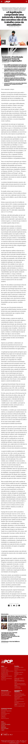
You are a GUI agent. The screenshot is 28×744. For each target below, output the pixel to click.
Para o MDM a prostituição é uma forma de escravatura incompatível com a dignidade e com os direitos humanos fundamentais (15, 66)
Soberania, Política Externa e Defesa (20, 685)
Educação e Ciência (18, 674)
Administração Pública (18, 667)
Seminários (3, 717)
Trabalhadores (17, 686)
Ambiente (16, 668)
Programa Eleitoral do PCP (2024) (19, 704)
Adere (2, 721)
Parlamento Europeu (6, 708)
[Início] (7, 1)
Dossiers (3, 725)
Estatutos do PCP (4, 673)
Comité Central (4, 667)
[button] (1, 1)
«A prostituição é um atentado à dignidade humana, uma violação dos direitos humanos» (15, 84)
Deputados (16, 702)
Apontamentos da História (6, 676)
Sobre (2, 666)
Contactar (18, 741)
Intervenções (17, 697)
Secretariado (3, 668)
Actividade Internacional (6, 691)
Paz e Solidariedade (5, 694)
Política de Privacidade (14, 743)
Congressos (3, 677)
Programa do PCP (4, 674)
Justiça (15, 675)
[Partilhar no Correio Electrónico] (14, 606)
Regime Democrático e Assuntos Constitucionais (19, 680)
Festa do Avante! (4, 728)
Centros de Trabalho (5, 724)
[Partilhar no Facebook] (9, 606)
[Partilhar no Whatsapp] (16, 606)
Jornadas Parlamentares (19, 701)
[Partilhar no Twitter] (11, 606)
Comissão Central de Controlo (7, 671)
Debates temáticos (18, 696)
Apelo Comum (4, 709)
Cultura (15, 671)
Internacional (4, 690)
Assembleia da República (18, 691)
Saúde (15, 682)
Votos (15, 700)
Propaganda (23, 741)
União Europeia (17, 688)
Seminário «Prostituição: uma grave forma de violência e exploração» (12, 59)
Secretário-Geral (4, 672)
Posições (16, 666)
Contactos (3, 723)
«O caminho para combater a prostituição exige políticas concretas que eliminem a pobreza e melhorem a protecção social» (15, 70)
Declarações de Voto (5, 713)
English (2, 729)
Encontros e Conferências (6, 678)
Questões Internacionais (6, 695)
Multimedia (3, 727)
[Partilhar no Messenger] (19, 606)
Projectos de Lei (17, 692)
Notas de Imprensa (5, 718)
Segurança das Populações (19, 683)
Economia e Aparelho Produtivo (18, 673)
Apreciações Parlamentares (20, 695)
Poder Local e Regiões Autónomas (19, 678)
